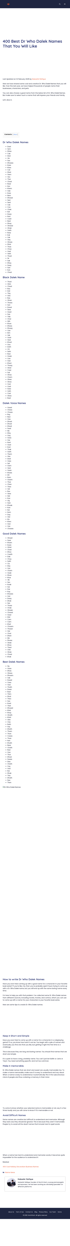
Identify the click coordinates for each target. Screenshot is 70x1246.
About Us (11, 1212)
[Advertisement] (35, 25)
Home (60, 1212)
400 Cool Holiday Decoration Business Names (21, 1167)
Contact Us (29, 1212)
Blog (36, 1212)
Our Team (52, 1212)
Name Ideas (10, 1172)
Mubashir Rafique (39, 79)
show (15, 134)
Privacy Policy (43, 1212)
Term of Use (20, 1212)
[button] (59, 4)
